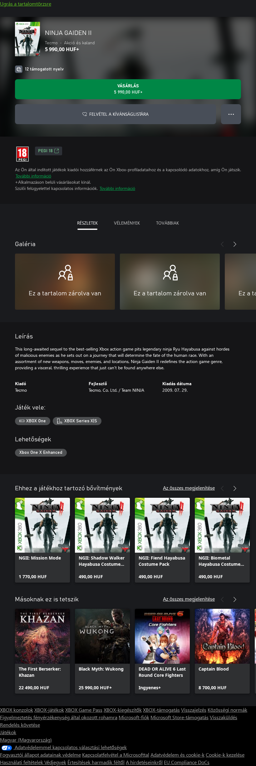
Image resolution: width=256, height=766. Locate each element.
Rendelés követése (20, 724)
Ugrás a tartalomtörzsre (25, 3)
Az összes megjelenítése (189, 487)
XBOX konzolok (16, 709)
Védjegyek (55, 762)
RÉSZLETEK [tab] (87, 223)
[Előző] (222, 244)
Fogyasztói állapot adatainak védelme (40, 754)
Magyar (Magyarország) (26, 739)
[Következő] (235, 244)
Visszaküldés (223, 717)
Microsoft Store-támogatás (179, 717)
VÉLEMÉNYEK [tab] (127, 223)
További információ (33, 176)
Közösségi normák (227, 709)
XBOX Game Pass (83, 709)
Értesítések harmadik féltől (96, 762)
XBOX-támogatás (161, 709)
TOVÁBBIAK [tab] (167, 223)
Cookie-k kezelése (225, 754)
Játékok (8, 732)
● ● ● (231, 114)
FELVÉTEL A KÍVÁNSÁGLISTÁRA (119, 114)
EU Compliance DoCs (186, 762)
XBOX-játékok (49, 709)
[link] (42, 540)
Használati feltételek (22, 762)
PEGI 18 (45, 151)
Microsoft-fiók (134, 717)
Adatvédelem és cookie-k (177, 754)
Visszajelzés (193, 709)
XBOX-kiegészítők (123, 709)
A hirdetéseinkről (144, 762)
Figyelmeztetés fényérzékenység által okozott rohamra (58, 717)
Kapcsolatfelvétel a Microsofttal (115, 754)
